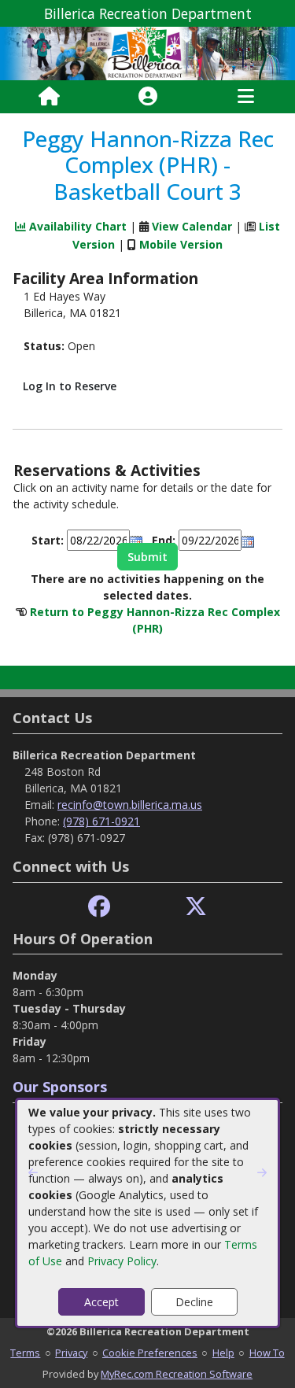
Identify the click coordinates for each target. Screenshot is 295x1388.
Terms (25, 1353)
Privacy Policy (122, 1260)
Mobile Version (181, 244)
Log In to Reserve (69, 385)
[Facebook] (99, 906)
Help (223, 1353)
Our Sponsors (60, 1086)
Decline (194, 1301)
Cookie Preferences (149, 1353)
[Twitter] (196, 906)
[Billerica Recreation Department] (147, 52)
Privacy (71, 1353)
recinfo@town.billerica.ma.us (129, 804)
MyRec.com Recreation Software (177, 1374)
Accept (101, 1301)
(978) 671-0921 (101, 821)
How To (267, 1353)
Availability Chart (76, 226)
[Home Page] (49, 96)
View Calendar (192, 226)
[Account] (147, 96)
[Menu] (246, 96)
